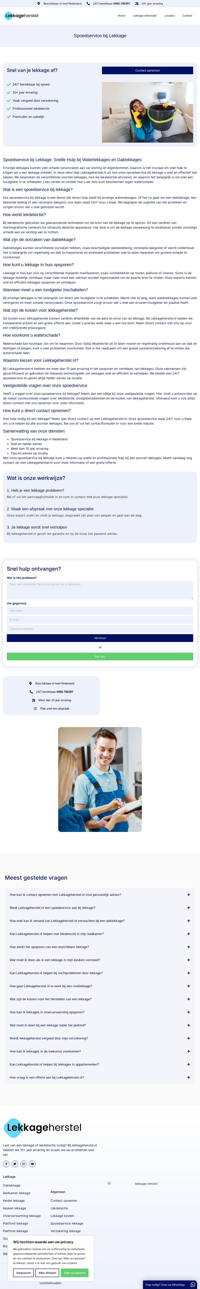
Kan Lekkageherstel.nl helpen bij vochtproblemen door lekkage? (56, 973)
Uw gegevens (16, 603)
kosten (13, 318)
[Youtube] (32, 1164)
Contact (187, 15)
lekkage (33, 172)
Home (121, 15)
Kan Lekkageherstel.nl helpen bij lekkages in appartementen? (54, 1064)
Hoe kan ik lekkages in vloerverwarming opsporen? (47, 1012)
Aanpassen (23, 1272)
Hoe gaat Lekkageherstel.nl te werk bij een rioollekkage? (51, 986)
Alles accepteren (75, 1272)
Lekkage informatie (145, 15)
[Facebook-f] (6, 1164)
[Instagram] (23, 1164)
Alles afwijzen (47, 1272)
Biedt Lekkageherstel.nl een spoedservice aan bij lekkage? (52, 908)
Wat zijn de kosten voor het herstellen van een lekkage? (50, 999)
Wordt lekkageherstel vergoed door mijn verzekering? (49, 1038)
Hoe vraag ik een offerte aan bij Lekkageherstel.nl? (47, 1077)
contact (160, 323)
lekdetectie (108, 177)
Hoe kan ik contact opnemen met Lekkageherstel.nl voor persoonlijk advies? (65, 895)
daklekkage (180, 198)
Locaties (169, 15)
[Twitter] (15, 1164)
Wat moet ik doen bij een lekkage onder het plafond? (48, 1025)
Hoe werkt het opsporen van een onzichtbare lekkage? (49, 947)
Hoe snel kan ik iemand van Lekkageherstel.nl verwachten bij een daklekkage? (67, 921)
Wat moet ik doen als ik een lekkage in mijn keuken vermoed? (55, 960)
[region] (51, 1258)
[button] (100, 894)
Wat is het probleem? (22, 578)
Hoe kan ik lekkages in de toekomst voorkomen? (45, 1051)
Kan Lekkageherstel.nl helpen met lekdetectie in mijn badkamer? (57, 934)
